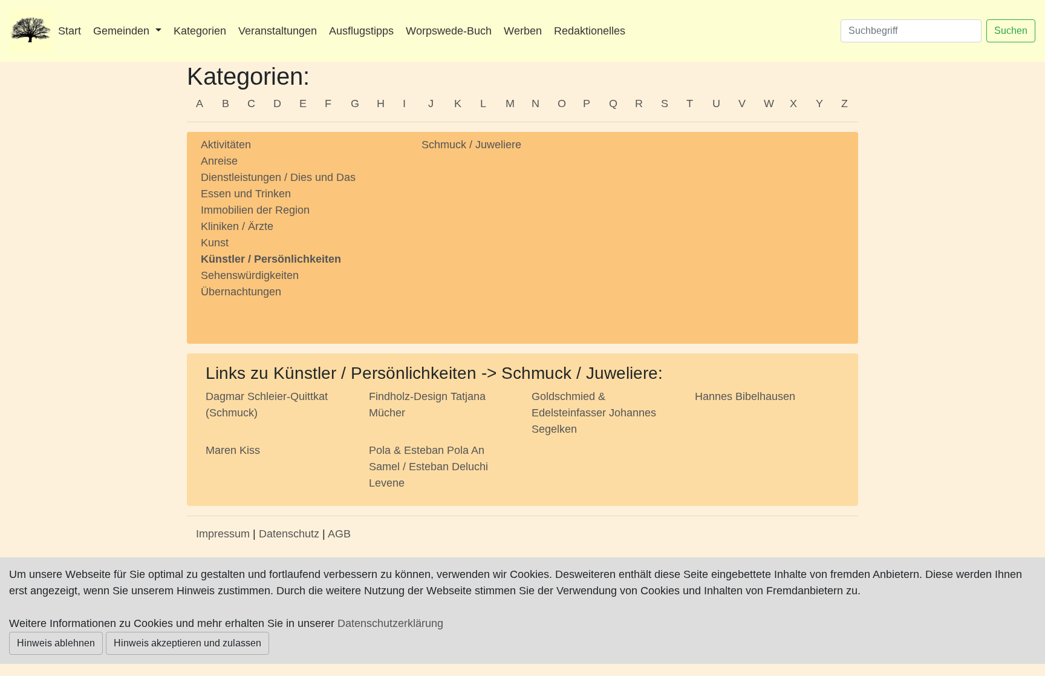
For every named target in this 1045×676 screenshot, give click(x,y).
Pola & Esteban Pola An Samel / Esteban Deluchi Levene (428, 466)
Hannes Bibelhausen (745, 396)
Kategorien (200, 31)
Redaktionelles (589, 31)
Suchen (1010, 30)
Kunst (215, 243)
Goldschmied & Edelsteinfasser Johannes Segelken (594, 412)
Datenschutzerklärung (390, 623)
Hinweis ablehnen (56, 643)
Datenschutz (289, 534)
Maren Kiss (233, 450)
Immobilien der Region (255, 210)
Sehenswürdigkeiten (250, 275)
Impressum (223, 534)
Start (69, 31)
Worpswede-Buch (449, 31)
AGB (339, 534)
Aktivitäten (226, 145)
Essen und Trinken (246, 194)
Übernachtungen (241, 292)
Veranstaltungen (277, 31)
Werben (523, 31)
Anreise (219, 161)
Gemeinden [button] (122, 31)
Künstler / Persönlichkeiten (271, 259)
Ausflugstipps (361, 31)
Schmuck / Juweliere (471, 145)
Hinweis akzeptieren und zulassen (187, 643)
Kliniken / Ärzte (237, 226)
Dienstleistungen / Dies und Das (278, 177)
